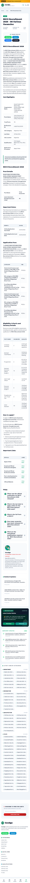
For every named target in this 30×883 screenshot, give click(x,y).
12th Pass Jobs (4, 868)
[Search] (23, 5)
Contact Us (3, 856)
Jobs (7, 10)
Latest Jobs (4, 840)
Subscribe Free (15, 814)
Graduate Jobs (4, 870)
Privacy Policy (4, 858)
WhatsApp (8, 37)
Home (2, 10)
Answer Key (3, 846)
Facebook (8, 40)
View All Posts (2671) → (10, 558)
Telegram (15, 37)
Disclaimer (3, 860)
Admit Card (3, 844)
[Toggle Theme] (26, 5)
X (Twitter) (15, 40)
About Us (3, 854)
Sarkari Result (4, 842)
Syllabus (3, 848)
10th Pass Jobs (4, 866)
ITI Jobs (3, 872)
